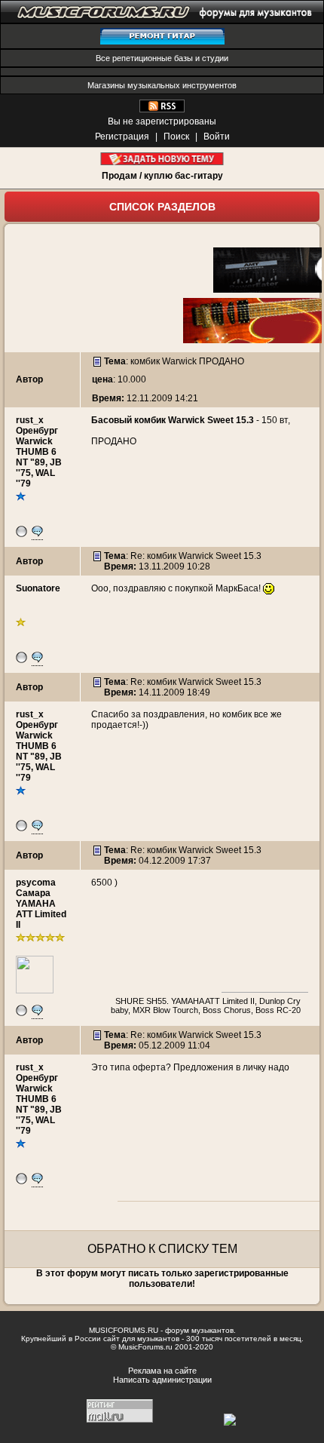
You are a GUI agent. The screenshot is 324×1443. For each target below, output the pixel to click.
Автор (29, 379)
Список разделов (162, 207)
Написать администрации (162, 1379)
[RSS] (162, 109)
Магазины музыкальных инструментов (162, 85)
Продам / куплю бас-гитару (162, 175)
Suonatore (38, 588)
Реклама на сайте (162, 1370)
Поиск (176, 136)
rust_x (30, 420)
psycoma (36, 882)
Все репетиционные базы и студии (162, 58)
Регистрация (122, 136)
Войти (216, 136)
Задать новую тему (162, 158)
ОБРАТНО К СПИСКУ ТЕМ (162, 1248)
